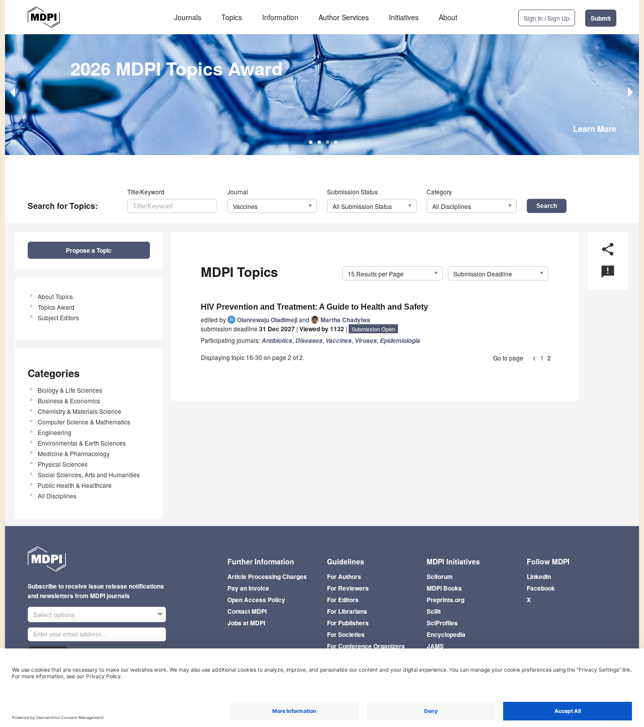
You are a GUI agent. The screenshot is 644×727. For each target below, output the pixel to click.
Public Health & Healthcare (75, 485)
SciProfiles (442, 622)
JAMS (435, 645)
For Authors (344, 576)
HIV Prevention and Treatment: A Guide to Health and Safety (314, 307)
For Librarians (347, 611)
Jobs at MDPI (246, 622)
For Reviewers (348, 588)
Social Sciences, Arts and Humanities (89, 474)
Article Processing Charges (267, 576)
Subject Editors (58, 317)
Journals (187, 17)
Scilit (434, 611)
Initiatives (404, 17)
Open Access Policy (256, 599)
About (448, 17)
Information (280, 17)
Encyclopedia (446, 634)
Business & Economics (69, 400)
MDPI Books (444, 588)
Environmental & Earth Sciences (82, 443)
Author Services (343, 17)
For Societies (346, 634)
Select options (54, 614)
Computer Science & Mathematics (84, 421)
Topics (231, 17)
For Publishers (348, 622)
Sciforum (440, 576)
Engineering (54, 432)
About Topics (55, 296)
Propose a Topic (89, 250)
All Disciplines (57, 495)
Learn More (594, 128)
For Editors (343, 599)
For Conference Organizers (366, 645)
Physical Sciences (63, 464)
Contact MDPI (247, 611)
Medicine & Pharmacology (74, 453)
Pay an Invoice (248, 588)
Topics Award (56, 307)
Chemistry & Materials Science (79, 411)
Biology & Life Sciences (70, 390)
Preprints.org (445, 599)
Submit (601, 18)
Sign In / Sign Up (547, 18)
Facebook (541, 588)
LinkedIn (539, 576)
